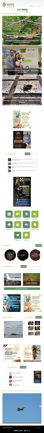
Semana (28, 153)
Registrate (25, 9)
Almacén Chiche (16, 384)
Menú (38, 6)
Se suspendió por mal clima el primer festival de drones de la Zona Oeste (23, 163)
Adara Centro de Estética (18, 377)
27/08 (10, 255)
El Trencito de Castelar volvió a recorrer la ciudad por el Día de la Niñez (24, 171)
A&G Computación (17, 373)
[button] (40, 255)
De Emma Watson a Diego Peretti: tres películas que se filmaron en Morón (12, 283)
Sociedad (23, 266)
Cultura (39, 266)
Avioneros (38, 269)
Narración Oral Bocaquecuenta (32, 324)
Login (19, 9)
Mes (33, 153)
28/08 (35, 255)
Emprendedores (31, 266)
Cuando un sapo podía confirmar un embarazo (31, 283)
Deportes (32, 269)
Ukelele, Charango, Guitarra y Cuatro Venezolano (31, 328)
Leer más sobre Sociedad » (22, 288)
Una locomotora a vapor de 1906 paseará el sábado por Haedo (22, 167)
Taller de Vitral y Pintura (37, 334)
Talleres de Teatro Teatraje (37, 323)
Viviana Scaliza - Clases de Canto (37, 328)
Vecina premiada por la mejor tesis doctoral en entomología (22, 71)
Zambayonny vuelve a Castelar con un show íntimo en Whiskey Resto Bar (22, 160)
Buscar (31, 6)
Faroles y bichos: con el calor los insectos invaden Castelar (22, 101)
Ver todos (38, 245)
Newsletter (16, 11)
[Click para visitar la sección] (9, 214)
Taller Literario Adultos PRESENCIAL (31, 333)
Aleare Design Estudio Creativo (17, 381)
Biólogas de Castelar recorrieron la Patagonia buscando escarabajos (22, 41)
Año (37, 153)
